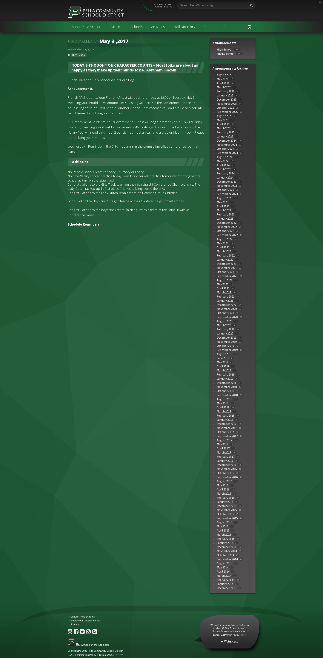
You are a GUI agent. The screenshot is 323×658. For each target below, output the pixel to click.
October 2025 (225, 108)
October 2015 (225, 514)
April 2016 (223, 489)
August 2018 (224, 399)
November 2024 (227, 144)
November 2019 (227, 341)
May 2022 (222, 243)
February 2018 (226, 415)
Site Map (75, 624)
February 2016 (226, 497)
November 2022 (227, 227)
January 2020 (225, 333)
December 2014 (226, 547)
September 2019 (227, 350)
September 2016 (227, 477)
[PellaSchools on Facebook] (76, 632)
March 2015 (224, 534)
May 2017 (222, 444)
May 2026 (222, 79)
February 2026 (226, 91)
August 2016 (224, 481)
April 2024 (223, 165)
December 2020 (226, 305)
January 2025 (225, 136)
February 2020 (226, 329)
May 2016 (222, 485)
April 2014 (223, 571)
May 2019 (222, 362)
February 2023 (226, 214)
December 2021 (226, 263)
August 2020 (224, 321)
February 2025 (226, 132)
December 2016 (226, 465)
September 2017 (227, 436)
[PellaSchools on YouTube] (70, 632)
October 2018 (225, 391)
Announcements (82, 41)
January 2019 (225, 378)
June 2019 (223, 358)
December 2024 (226, 140)
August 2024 (224, 157)
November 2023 (227, 185)
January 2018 (225, 419)
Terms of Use (106, 655)
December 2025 (226, 99)
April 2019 (223, 366)
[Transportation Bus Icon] (250, 26)
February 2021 (226, 296)
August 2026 (224, 75)
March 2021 (224, 292)
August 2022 (224, 239)
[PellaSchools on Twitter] (82, 632)
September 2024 (227, 153)
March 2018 (224, 411)
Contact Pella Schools (82, 616)
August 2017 (224, 440)
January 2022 (225, 259)
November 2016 (227, 469)
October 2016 (225, 473)
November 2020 (227, 309)
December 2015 (226, 506)
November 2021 (227, 268)
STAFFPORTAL (168, 6)
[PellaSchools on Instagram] (88, 632)
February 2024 (226, 173)
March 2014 (224, 575)
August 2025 (224, 116)
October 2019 (225, 346)
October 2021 (225, 272)
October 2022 (225, 231)
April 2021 (223, 288)
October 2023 (225, 190)
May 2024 (222, 161)
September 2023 (227, 194)
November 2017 (227, 428)
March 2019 (224, 370)
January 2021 (225, 300)
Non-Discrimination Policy (82, 655)
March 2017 (224, 452)
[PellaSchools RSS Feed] (94, 632)
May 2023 (222, 202)
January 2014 (225, 584)
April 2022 (223, 247)
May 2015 (222, 526)
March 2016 (224, 493)
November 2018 (227, 387)
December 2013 (226, 588)
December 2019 (226, 337)
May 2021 (222, 284)
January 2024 (225, 177)
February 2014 (226, 580)
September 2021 (227, 276)
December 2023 (226, 181)
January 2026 (225, 95)
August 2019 (224, 354)
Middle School (226, 53)
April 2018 (223, 407)
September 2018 (227, 395)
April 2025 (223, 124)
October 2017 (225, 432)
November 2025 (227, 103)
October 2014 (225, 555)
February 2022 (226, 255)
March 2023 (224, 210)
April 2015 (223, 530)
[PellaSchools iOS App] (89, 644)
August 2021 (224, 280)
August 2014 (224, 563)
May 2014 (222, 567)
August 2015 (224, 522)
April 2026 (223, 83)
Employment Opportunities (85, 620)
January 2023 (225, 218)
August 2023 (224, 198)
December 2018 (226, 383)
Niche (242, 634)
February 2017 (226, 456)
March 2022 (224, 251)
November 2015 (227, 510)
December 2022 (226, 222)
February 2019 (226, 374)
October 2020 (225, 313)
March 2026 (224, 87)
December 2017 (226, 424)
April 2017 (223, 448)
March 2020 (224, 325)
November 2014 (227, 551)
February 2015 (226, 538)
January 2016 (225, 502)
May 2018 (222, 403)
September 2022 (227, 235)
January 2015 (225, 543)
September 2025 (227, 112)
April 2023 (223, 206)
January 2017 (225, 460)
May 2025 (222, 120)
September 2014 (227, 559)
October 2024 (225, 149)
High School (78, 55)
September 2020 (227, 317)
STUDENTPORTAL (158, 6)
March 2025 (224, 128)
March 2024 (224, 169)
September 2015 (227, 518)
